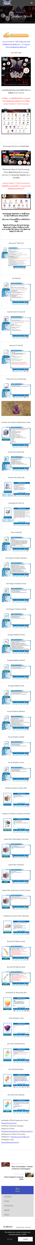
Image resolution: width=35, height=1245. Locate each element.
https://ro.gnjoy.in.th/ (9, 1123)
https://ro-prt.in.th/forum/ (20, 1137)
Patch (12, 12)
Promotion (20, 12)
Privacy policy (20, 1227)
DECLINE (9, 1239)
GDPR (24, 1234)
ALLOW (25, 1239)
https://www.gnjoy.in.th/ (10, 1142)
